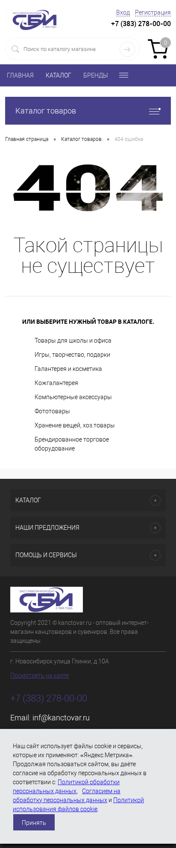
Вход (123, 12)
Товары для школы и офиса (73, 340)
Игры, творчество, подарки (72, 354)
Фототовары (52, 411)
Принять (34, 822)
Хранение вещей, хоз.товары (75, 425)
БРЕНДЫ (95, 75)
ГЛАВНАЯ (20, 75)
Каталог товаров (45, 110)
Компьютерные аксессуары (73, 397)
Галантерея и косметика (68, 368)
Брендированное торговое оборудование (72, 444)
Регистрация (153, 12)
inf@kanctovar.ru (61, 717)
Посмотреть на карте (39, 675)
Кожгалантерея (56, 382)
